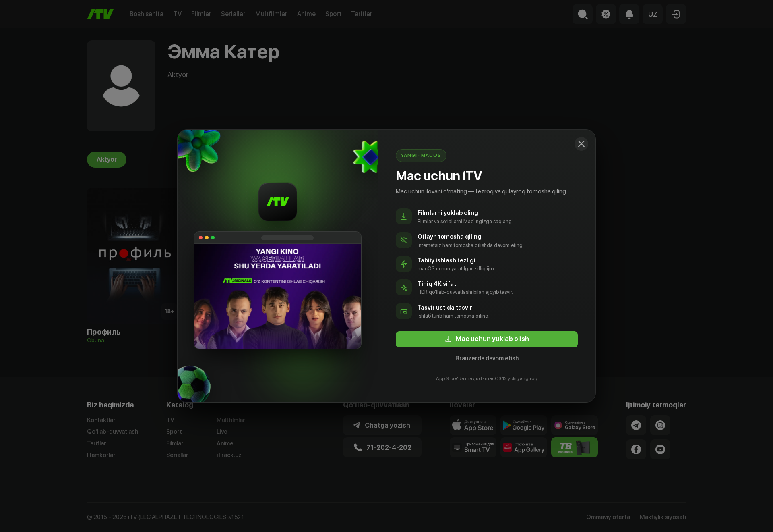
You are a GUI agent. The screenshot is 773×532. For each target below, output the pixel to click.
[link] (487, 339)
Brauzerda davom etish (487, 358)
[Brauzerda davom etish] (581, 144)
